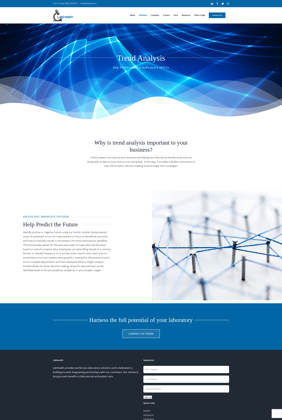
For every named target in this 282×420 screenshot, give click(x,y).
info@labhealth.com (88, 3)
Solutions (148, 415)
